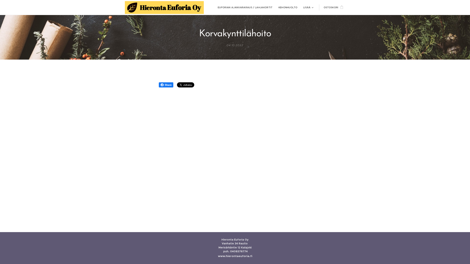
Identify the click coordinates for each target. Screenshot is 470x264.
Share (168, 84)
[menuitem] (246, 7)
